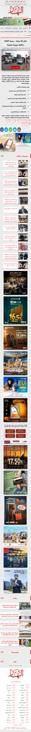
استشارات (22, 705)
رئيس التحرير (22, 710)
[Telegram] (15, 129)
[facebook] (24, 1)
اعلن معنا (9, 722)
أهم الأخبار (25, 28)
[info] (10, 1)
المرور (7, 121)
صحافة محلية (8, 710)
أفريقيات (22, 717)
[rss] (15, 1)
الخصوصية (15, 725)
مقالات (22, 697)
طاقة (9, 715)
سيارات (8, 717)
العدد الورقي (22, 715)
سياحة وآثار (9, 720)
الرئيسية (22, 685)
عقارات (22, 720)
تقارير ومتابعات (8, 28)
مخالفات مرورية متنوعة (23, 121)
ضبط (13, 121)
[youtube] (18, 1)
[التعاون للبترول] (15, 410)
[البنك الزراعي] (23, 139)
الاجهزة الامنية (25, 124)
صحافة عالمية (22, 712)
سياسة (8, 702)
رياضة (20, 28)
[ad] (15, 282)
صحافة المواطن (8, 700)
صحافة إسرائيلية (8, 712)
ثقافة (22, 695)
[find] (12, 1)
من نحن (22, 722)
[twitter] (21, 1)
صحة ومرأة (9, 705)
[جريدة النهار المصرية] (15, 22)
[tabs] (7, 1)
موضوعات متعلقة (22, 156)
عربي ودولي (15, 28)
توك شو (9, 707)
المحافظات (9, 695)
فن (8, 692)
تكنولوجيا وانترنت (22, 702)
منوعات (8, 697)
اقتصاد (1, 28)
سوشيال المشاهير (22, 707)
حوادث (26, 35)
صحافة (22, 700)
